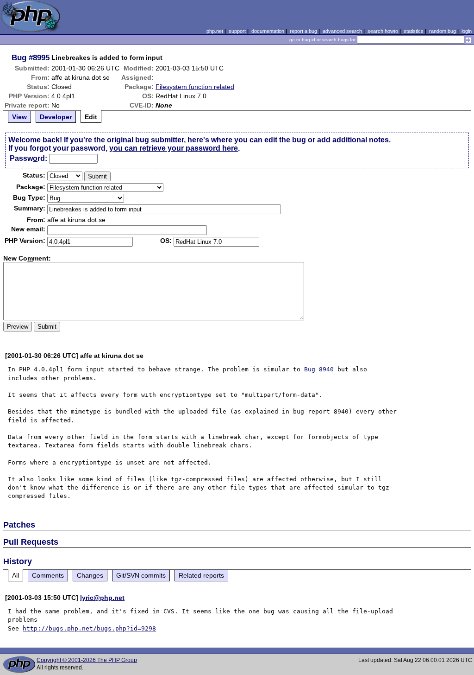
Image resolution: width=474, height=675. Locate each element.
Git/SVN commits (141, 575)
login (467, 31)
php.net (214, 31)
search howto (383, 31)
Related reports (201, 575)
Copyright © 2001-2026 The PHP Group (87, 660)
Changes (90, 575)
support (237, 31)
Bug (19, 57)
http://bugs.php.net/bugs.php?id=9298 (89, 628)
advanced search (342, 31)
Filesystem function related (195, 86)
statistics (414, 31)
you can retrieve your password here (173, 148)
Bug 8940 (319, 369)
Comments (48, 575)
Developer (56, 117)
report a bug (303, 31)
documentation (267, 31)
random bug (442, 31)
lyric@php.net (102, 597)
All (15, 575)
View (19, 117)
